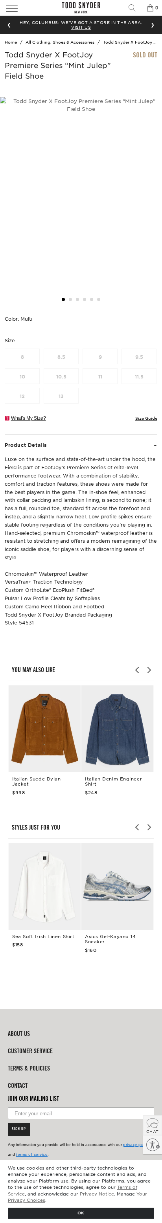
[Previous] (137, 670)
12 (22, 396)
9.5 (139, 357)
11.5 (139, 376)
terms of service (32, 1154)
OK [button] (80, 1212)
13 (61, 396)
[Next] (148, 670)
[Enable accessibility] (152, 1144)
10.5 (61, 376)
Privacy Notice (97, 1193)
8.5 (61, 357)
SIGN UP (19, 1129)
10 (22, 376)
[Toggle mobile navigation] (24, 8)
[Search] (135, 7)
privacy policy (136, 1144)
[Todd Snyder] (81, 7)
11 (100, 376)
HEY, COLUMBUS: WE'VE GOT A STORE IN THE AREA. (81, 24)
